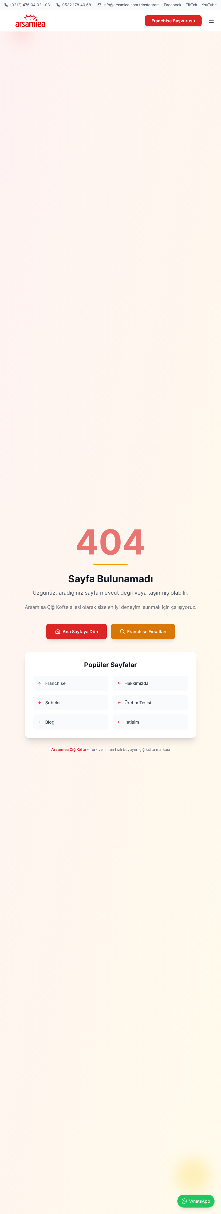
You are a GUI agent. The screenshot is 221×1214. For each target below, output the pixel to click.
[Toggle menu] (211, 20)
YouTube (209, 4)
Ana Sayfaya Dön (80, 631)
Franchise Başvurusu (173, 20)
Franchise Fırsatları (146, 631)
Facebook (172, 4)
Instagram (151, 4)
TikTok (191, 4)
